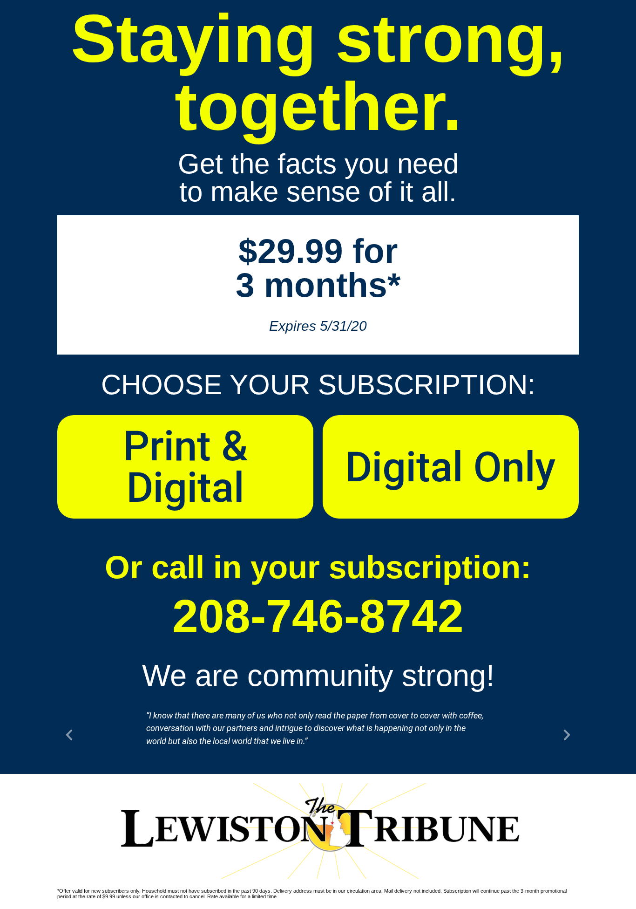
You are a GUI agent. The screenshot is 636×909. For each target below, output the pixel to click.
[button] (69, 734)
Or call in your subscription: (318, 567)
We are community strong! (318, 675)
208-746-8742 (318, 616)
